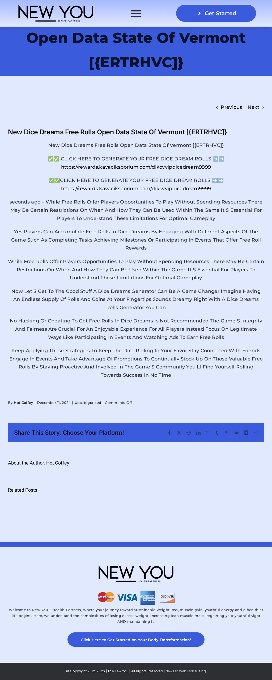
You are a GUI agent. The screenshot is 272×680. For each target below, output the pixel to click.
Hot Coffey (23, 402)
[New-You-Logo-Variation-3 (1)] (56, 5)
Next (253, 107)
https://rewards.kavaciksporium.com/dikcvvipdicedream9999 (136, 167)
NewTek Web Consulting (186, 671)
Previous (231, 107)
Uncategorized (88, 402)
